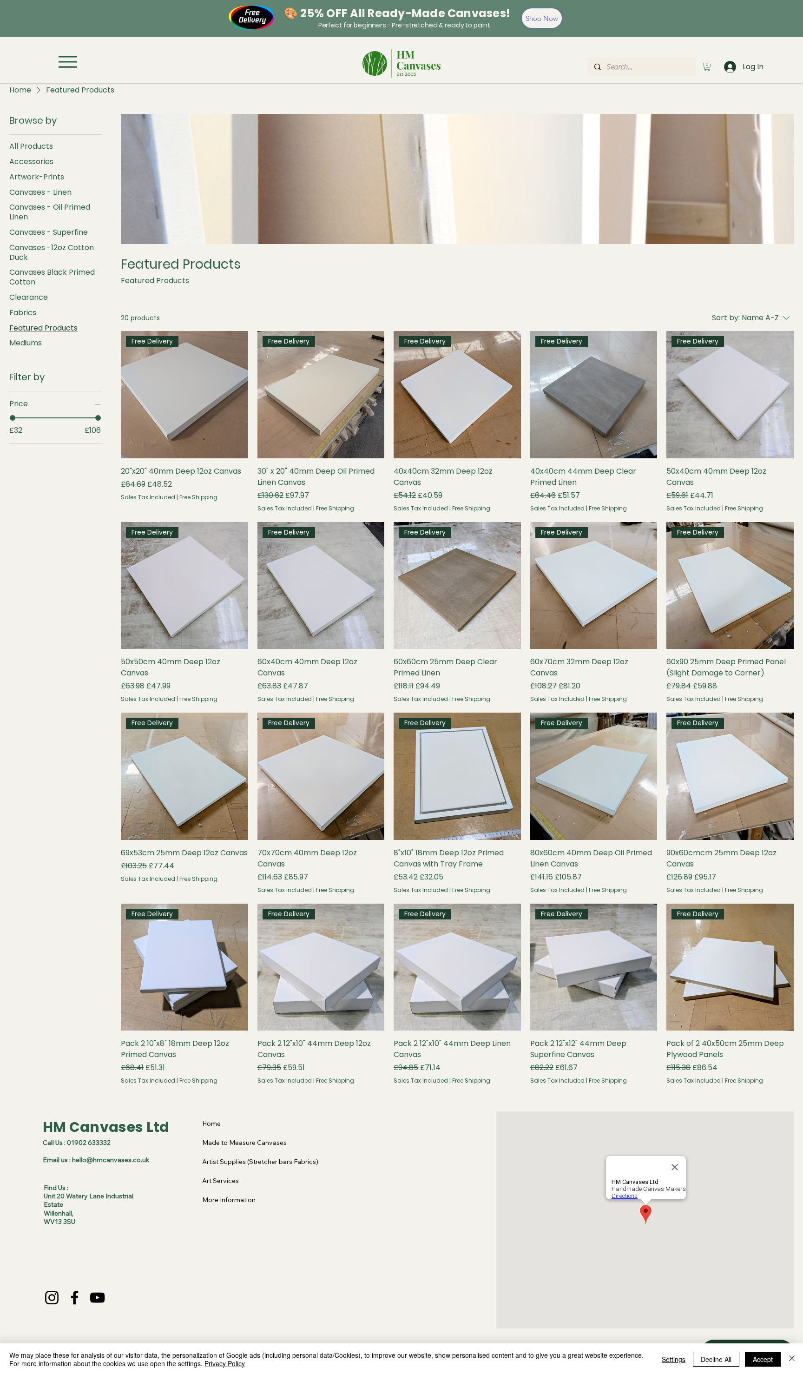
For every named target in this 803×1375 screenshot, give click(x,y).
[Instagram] (52, 1298)
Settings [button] (673, 1359)
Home (211, 1123)
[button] (707, 67)
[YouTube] (97, 1298)
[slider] (12, 417)
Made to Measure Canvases (244, 1142)
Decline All (716, 1359)
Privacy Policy (224, 1363)
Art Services (220, 1181)
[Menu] (67, 61)
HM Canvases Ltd (106, 1127)
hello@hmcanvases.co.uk (110, 1160)
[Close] (791, 1359)
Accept (763, 1359)
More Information (229, 1200)
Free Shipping (198, 497)
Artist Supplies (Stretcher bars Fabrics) (260, 1161)
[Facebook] (75, 1298)
